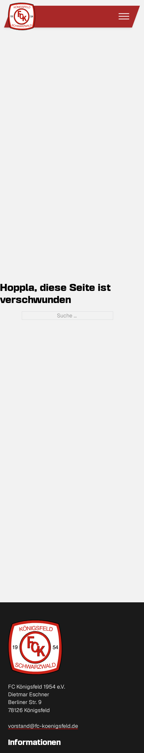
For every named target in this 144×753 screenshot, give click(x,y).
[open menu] (124, 16)
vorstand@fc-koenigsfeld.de (43, 726)
